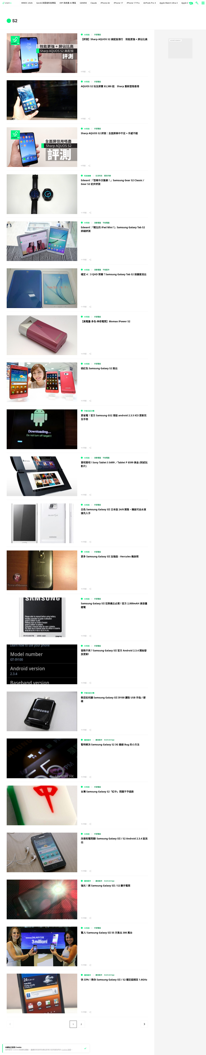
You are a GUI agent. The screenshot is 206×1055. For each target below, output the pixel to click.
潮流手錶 (107, 176)
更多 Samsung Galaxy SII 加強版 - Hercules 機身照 (110, 556)
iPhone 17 (118, 3)
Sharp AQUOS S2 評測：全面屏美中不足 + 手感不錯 (109, 133)
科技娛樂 (87, 176)
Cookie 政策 (66, 1050)
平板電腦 (106, 223)
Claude (94, 3)
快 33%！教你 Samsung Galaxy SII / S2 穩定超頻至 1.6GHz (114, 979)
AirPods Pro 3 (149, 3)
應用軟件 (87, 740)
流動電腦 (97, 223)
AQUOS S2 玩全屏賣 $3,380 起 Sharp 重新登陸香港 (110, 86)
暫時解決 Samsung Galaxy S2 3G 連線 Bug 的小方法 (110, 744)
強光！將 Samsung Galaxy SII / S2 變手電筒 (105, 885)
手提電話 (97, 34)
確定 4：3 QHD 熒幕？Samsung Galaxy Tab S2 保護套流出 (113, 274)
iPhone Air (105, 3)
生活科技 (99, 176)
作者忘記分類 (89, 411)
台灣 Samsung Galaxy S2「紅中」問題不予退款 (107, 791)
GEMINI (83, 3)
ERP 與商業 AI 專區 (68, 3)
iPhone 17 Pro (133, 3)
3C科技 (87, 35)
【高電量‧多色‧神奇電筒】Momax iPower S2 (105, 321)
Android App (109, 740)
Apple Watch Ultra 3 (169, 3)
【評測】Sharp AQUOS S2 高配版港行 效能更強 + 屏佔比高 (114, 39)
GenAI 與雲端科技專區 (46, 3)
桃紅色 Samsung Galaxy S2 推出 (99, 368)
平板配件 (106, 270)
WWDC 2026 (27, 3)
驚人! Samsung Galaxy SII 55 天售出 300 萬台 (106, 932)
